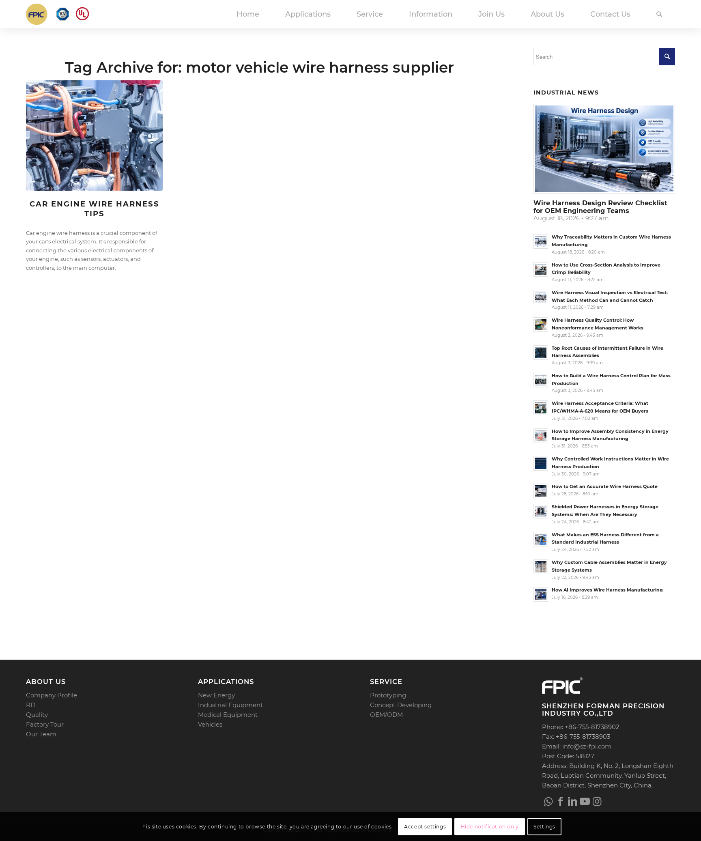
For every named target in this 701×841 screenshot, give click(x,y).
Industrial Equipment (230, 705)
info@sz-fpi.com (586, 746)
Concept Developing (401, 705)
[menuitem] (248, 14)
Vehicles (210, 724)
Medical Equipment (228, 714)
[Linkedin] (572, 801)
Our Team (41, 734)
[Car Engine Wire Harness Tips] (94, 135)
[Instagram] (597, 801)
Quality (37, 714)
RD (30, 705)
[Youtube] (584, 801)
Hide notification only (490, 827)
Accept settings (425, 827)
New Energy (216, 695)
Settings (544, 827)
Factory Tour (45, 724)
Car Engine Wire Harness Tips (94, 208)
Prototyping (388, 695)
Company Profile (51, 695)
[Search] (659, 14)
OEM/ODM (386, 714)
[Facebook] (560, 801)
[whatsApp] (548, 801)
